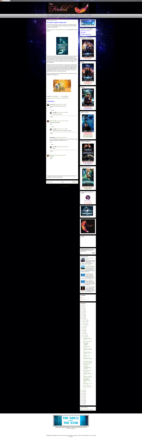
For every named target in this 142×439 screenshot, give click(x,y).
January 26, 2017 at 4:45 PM (62, 112)
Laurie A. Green (64, 14)
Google (57, 29)
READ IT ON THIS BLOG (87, 187)
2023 (83, 309)
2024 (83, 308)
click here (73, 428)
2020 (83, 314)
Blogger (71, 436)
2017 (83, 318)
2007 (83, 403)
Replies (52, 110)
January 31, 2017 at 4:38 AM (59, 155)
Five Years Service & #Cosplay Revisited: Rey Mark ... (87, 339)
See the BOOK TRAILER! (88, 137)
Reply (51, 107)
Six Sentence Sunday (89, 273)
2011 (83, 397)
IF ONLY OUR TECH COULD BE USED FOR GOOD (87, 353)
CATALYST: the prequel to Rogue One (87, 383)
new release (52, 98)
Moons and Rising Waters (87, 341)
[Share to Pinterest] (67, 96)
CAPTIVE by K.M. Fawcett (72, 16)
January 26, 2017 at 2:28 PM (61, 104)
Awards (71, 14)
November (85, 321)
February (84, 335)
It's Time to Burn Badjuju (89, 286)
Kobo (66, 29)
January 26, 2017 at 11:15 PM (62, 146)
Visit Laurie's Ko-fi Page (79, 14)
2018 (83, 317)
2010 (83, 399)
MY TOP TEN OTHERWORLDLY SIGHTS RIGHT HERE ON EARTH (87, 367)
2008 (83, 402)
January (84, 336)
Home (48, 14)
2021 (83, 312)
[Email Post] (61, 96)
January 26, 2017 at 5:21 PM (60, 137)
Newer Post (50, 182)
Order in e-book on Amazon (88, 136)
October (84, 323)
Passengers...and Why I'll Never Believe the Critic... (87, 377)
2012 (83, 396)
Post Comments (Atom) (64, 186)
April (84, 332)
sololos (90, 435)
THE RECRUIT (62, 16)
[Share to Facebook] (66, 96)
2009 (83, 400)
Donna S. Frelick (53, 120)
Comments (84, 299)
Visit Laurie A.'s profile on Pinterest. (87, 409)
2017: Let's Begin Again (87, 385)
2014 (83, 393)
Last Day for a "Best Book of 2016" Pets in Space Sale (87, 349)
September (85, 324)
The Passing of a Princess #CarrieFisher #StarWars (87, 362)
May (84, 330)
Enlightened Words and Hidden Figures (87, 364)
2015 (83, 391)
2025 (83, 306)
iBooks (60, 29)
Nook (63, 29)
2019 (83, 315)
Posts (83, 297)
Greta (54, 112)
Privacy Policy (89, 14)
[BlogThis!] (64, 96)
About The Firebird (55, 14)
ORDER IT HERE (88, 188)
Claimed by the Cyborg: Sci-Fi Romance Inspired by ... (87, 358)
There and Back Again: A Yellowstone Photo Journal (90, 266)
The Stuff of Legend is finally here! (87, 347)
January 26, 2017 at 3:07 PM (62, 120)
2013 (83, 394)
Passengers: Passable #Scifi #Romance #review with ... (87, 373)
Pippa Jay (52, 155)
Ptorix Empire (58, 98)
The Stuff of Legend (65, 98)
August (84, 326)
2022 (83, 311)
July (84, 327)
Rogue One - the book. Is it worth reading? (87, 371)
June (84, 329)
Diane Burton (52, 104)
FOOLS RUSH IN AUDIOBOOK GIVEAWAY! (86, 343)
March (84, 333)
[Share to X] (65, 96)
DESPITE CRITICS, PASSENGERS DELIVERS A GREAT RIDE (87, 380)
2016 (83, 390)
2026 (83, 305)
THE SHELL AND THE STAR (52, 16)
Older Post (74, 182)
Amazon (54, 29)
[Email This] (63, 96)
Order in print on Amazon (88, 135)
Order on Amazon (88, 58)
